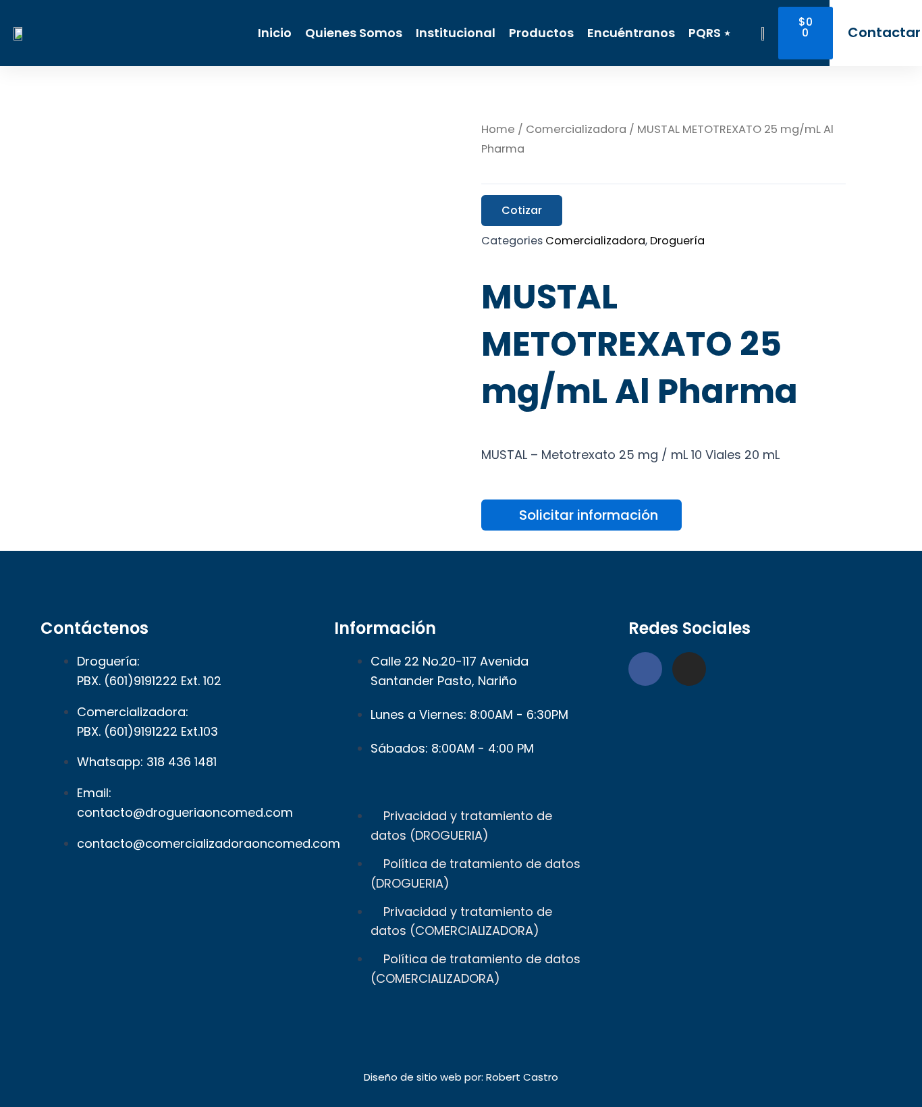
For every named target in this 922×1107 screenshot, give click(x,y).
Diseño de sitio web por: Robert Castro (461, 1077)
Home (498, 129)
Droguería (677, 240)
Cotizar (521, 210)
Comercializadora (576, 129)
